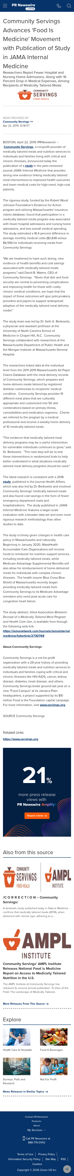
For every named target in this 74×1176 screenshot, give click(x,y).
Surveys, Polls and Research (14, 1081)
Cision (44, 1170)
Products (36, 1121)
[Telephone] (59, 6)
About (36, 1125)
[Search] (69, 6)
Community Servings (18, 147)
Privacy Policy (46, 1154)
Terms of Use (25, 1154)
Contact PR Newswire (36, 1117)
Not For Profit (48, 1079)
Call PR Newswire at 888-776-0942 (37, 1141)
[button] (37, 95)
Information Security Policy (24, 1159)
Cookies (37, 1164)
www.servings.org (52, 705)
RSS (63, 1159)
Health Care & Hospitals (17, 1050)
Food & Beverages (51, 1050)
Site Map (50, 1159)
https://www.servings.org (20, 739)
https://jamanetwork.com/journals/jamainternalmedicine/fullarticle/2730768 (36, 633)
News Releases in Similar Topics (23, 1092)
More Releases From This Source (24, 1004)
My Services (35, 1130)
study (29, 165)
